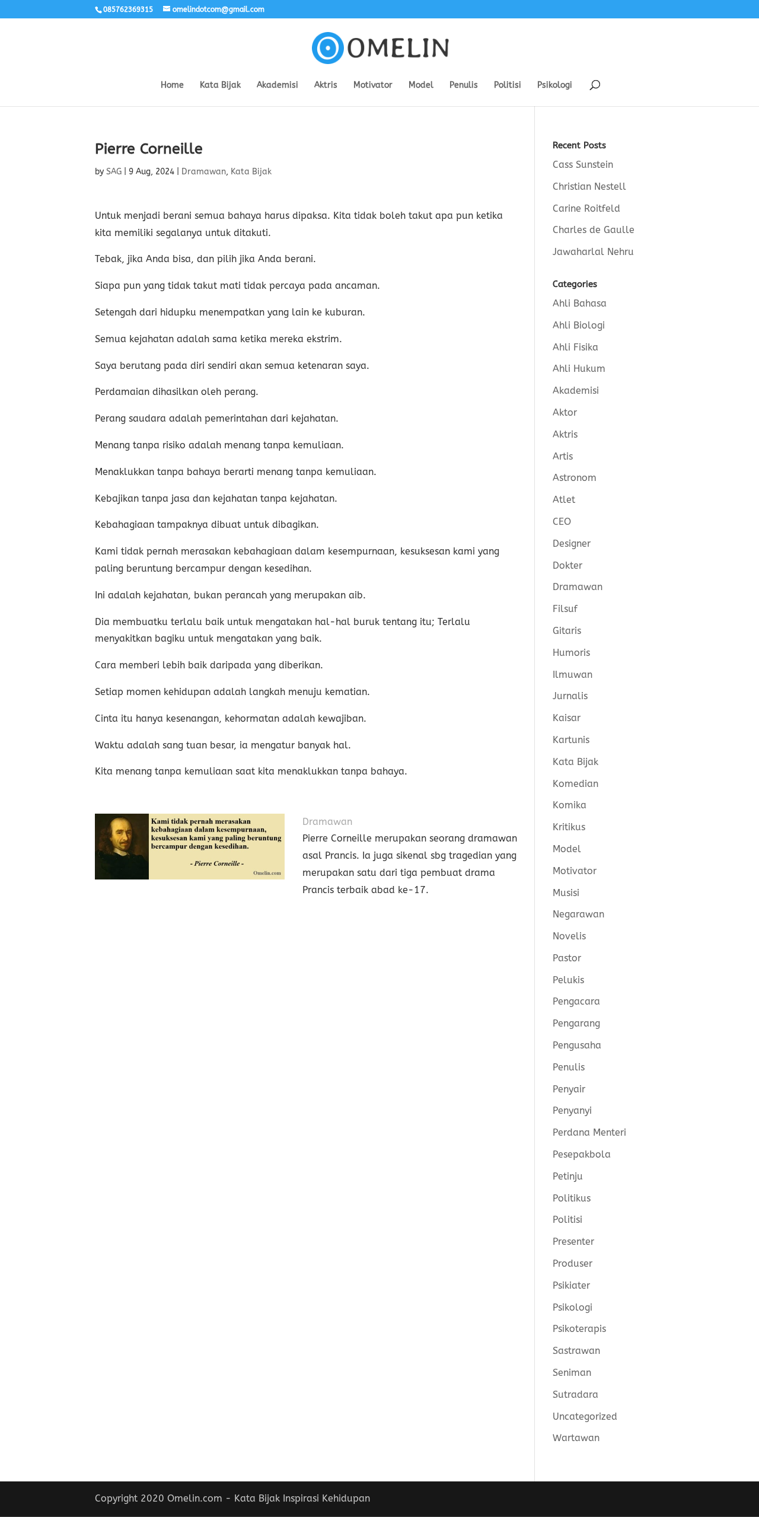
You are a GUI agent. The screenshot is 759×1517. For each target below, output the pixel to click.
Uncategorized (585, 1416)
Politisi (507, 85)
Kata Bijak (220, 85)
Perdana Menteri (589, 1132)
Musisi (566, 892)
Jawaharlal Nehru (593, 251)
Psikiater (571, 1285)
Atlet (564, 499)
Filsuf (565, 608)
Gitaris (567, 630)
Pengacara (576, 1001)
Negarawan (578, 914)
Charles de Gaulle (593, 229)
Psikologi (554, 85)
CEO (562, 521)
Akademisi (277, 85)
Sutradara (575, 1394)
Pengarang (576, 1023)
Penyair (569, 1089)
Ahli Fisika (575, 347)
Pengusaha (577, 1045)
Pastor (567, 958)
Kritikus (569, 827)
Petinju (568, 1176)
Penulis (463, 85)
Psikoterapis (579, 1328)
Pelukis (568, 980)
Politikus (572, 1198)
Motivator (373, 85)
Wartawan (576, 1437)
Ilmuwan (572, 674)
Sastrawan (576, 1350)
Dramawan (203, 172)
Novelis (569, 936)
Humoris (571, 652)
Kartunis (571, 739)
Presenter (573, 1241)
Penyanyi (572, 1110)
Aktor (565, 412)
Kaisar (567, 718)
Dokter (567, 565)
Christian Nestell (589, 186)
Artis (563, 456)
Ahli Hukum (579, 368)
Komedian (575, 783)
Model (421, 85)
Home (172, 85)
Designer (572, 543)
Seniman (572, 1372)
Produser (572, 1263)
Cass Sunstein (583, 164)
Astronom (575, 477)
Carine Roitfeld (586, 208)
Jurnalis (570, 696)
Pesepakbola (582, 1154)
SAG (114, 172)
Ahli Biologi (579, 325)
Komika (569, 805)
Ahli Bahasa (580, 303)
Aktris (325, 85)
